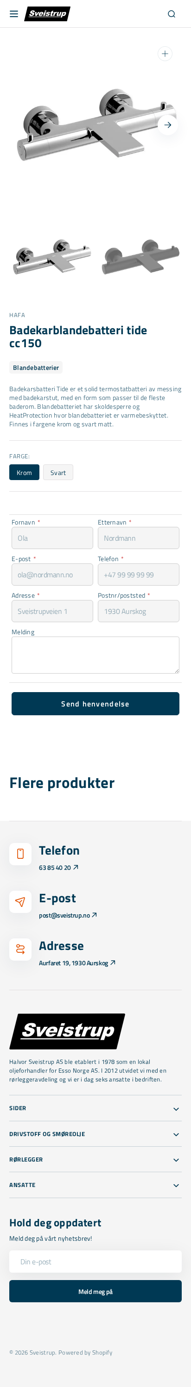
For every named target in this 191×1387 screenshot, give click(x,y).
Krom (28, 474)
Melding (23, 632)
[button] (14, 14)
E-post (24, 558)
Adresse (26, 595)
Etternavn (115, 522)
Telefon (111, 558)
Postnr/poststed (124, 595)
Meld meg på (95, 1291)
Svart (62, 474)
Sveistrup (42, 1352)
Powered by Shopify (85, 1352)
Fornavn (26, 522)
